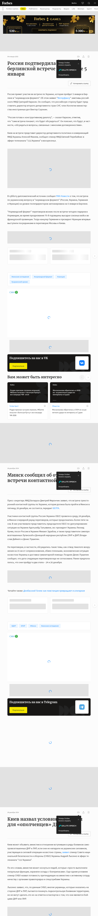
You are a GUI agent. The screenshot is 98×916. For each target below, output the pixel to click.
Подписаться (18, 286)
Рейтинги (33, 8)
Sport (89, 8)
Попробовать (63, 61)
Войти (74, 3)
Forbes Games (15, 8)
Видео (66, 8)
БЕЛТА (56, 428)
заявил (65, 772)
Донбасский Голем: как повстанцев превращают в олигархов (54, 511)
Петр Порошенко (25, 870)
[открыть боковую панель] (83, 3)
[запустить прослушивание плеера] (78, 43)
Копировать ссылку (81, 70)
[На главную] (7, 3)
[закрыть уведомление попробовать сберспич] (78, 50)
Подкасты (56, 8)
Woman (81, 8)
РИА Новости (62, 135)
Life (73, 8)
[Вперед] (95, 177)
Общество (56, 327)
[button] (95, 3)
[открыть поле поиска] (89, 3)
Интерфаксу (64, 84)
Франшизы (45, 8)
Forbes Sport (14, 327)
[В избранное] (45, 326)
